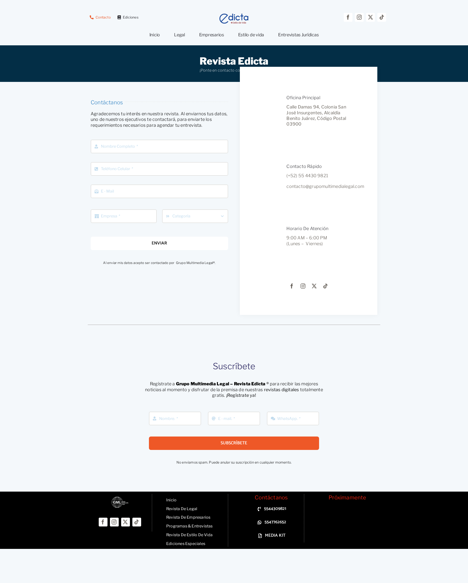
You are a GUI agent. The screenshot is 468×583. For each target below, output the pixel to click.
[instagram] (359, 17)
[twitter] (370, 17)
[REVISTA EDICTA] (119, 498)
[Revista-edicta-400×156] (234, 15)
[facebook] (348, 17)
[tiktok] (381, 17)
